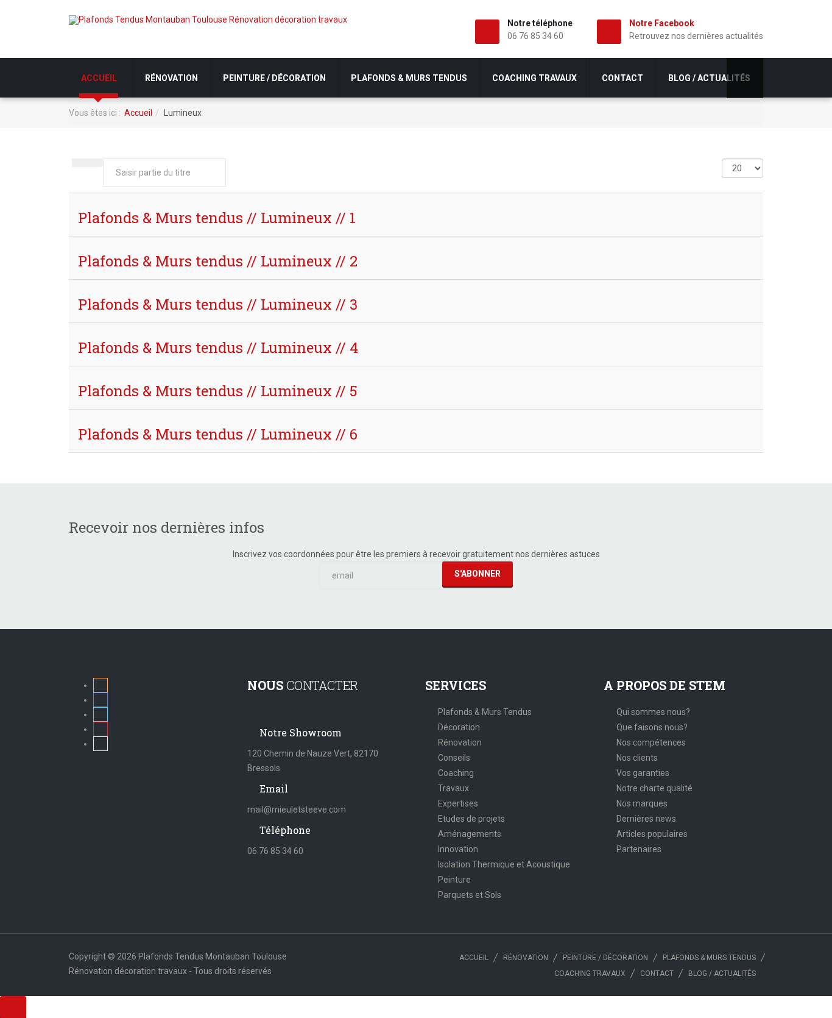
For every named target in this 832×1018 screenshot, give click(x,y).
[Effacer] (95, 162)
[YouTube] (100, 744)
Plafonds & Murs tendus (409, 78)
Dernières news (646, 819)
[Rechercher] (80, 162)
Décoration (459, 727)
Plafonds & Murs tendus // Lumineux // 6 (218, 434)
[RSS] (100, 685)
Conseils (454, 758)
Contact (622, 78)
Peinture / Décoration (274, 78)
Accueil (100, 78)
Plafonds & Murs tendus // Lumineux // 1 (217, 217)
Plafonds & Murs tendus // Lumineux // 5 (218, 390)
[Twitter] (100, 714)
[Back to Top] (13, 1007)
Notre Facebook (661, 23)
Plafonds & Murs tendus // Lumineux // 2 (218, 261)
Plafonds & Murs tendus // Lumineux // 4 (218, 347)
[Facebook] (100, 700)
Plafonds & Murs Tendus (485, 712)
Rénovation (171, 78)
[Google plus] (100, 729)
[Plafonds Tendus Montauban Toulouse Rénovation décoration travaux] (208, 20)
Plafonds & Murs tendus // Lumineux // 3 (218, 304)
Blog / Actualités (709, 78)
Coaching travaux (534, 78)
